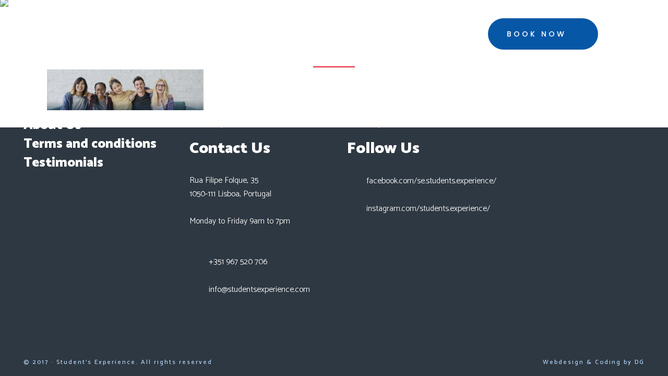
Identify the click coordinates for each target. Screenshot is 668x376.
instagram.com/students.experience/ (428, 209)
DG (640, 362)
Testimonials (63, 163)
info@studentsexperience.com (259, 290)
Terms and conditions (90, 144)
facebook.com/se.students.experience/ (431, 181)
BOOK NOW (536, 34)
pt (629, 35)
